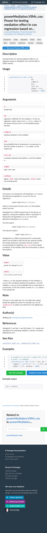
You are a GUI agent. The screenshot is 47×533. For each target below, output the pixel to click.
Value (39, 39)
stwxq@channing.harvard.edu (22, 318)
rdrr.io (5, 2)
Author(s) (12, 43)
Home (6, 6)
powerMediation (19, 422)
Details (32, 39)
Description (7, 39)
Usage (15, 39)
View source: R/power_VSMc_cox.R (17, 48)
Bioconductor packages (13, 473)
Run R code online (11, 459)
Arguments (24, 39)
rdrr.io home (9, 454)
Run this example (16, 373)
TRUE (42, 91)
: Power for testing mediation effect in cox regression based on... (20, 8)
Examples (39, 43)
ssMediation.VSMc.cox (30, 343)
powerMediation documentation (11, 405)
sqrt (24, 364)
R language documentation (14, 457)
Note (5, 43)
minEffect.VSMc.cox (11, 343)
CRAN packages (10, 471)
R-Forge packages (11, 476)
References (21, 43)
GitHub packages (11, 478)
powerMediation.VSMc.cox (19, 77)
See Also (30, 43)
